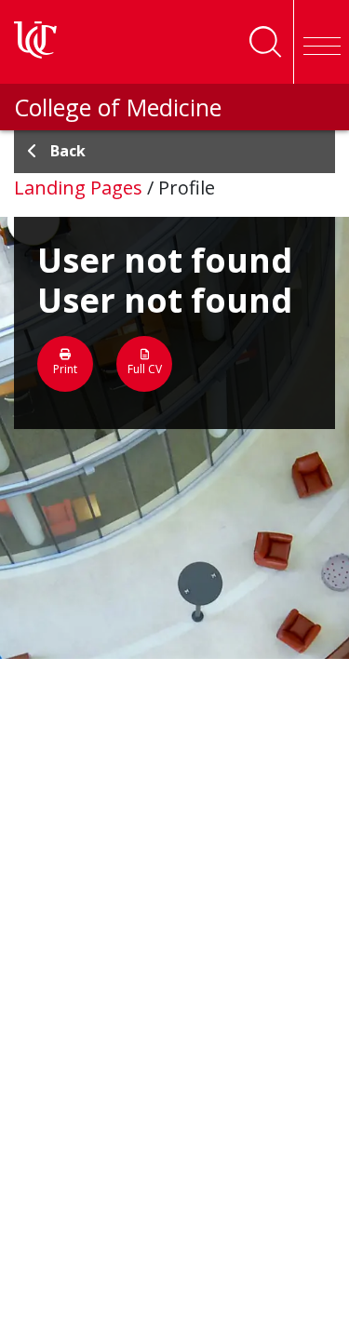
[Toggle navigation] (321, 42)
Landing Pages (78, 187)
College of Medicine (117, 107)
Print (65, 369)
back (68, 151)
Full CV (145, 369)
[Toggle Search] (265, 42)
